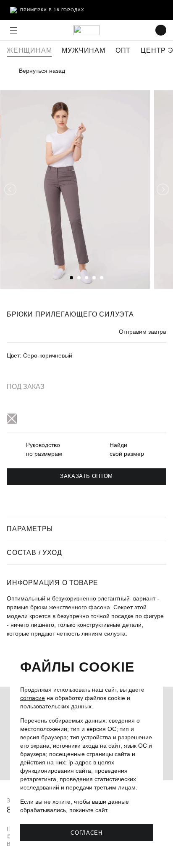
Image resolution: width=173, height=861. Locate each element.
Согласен (86, 832)
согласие (32, 698)
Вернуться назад (42, 71)
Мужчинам (83, 50)
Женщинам (29, 50)
